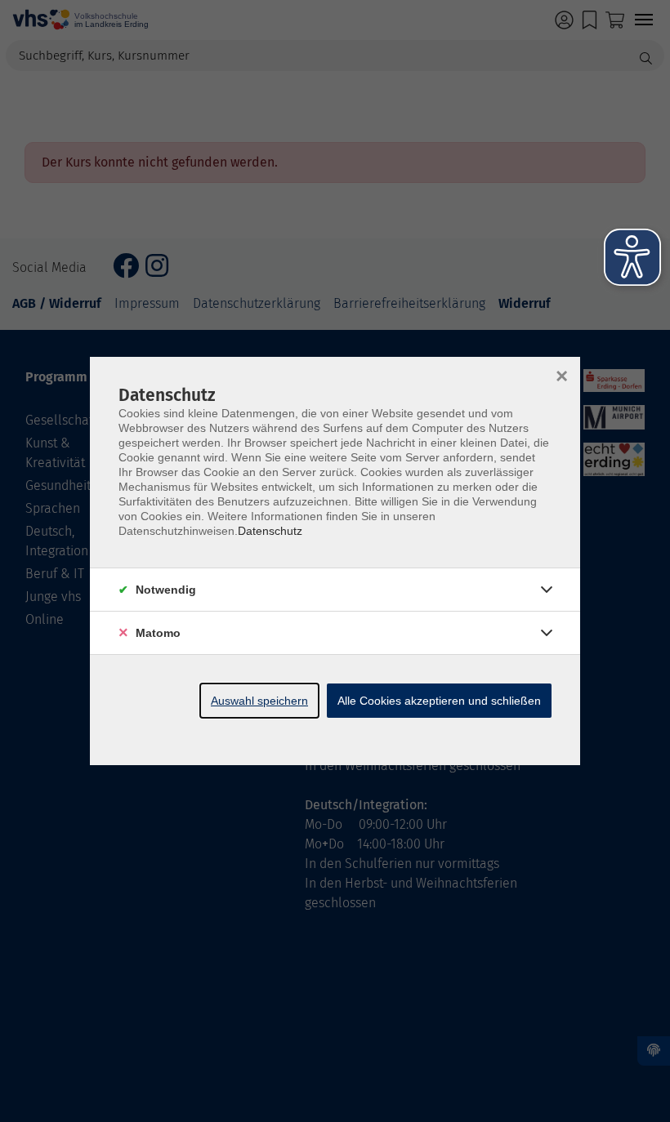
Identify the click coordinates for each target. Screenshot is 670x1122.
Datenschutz (270, 530)
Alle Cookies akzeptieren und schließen (439, 700)
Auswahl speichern (259, 700)
